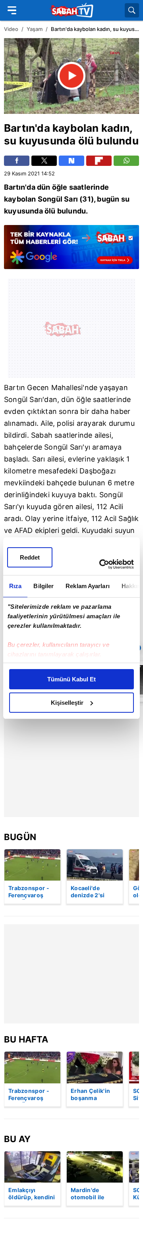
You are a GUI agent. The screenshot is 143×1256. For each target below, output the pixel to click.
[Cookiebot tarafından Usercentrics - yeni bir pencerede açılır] (101, 564)
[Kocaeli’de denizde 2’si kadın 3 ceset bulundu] (95, 865)
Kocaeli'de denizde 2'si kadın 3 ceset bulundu (89, 892)
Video (11, 29)
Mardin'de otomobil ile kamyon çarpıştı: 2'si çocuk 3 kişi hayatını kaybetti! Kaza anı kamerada (94, 1194)
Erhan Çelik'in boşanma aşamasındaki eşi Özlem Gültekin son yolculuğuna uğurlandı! (90, 1094)
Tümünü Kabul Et (71, 679)
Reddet (30, 557)
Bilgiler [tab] (43, 586)
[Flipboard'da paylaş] (99, 161)
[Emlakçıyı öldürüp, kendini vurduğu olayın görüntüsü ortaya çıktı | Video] (32, 1167)
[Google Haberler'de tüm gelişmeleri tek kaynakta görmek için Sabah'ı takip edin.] (71, 250)
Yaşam (35, 29)
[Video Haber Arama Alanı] (132, 10)
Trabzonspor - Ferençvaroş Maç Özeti (28, 892)
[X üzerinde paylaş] (44, 161)
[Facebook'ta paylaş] (16, 161)
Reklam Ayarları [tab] (88, 586)
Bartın (19, 128)
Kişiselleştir (67, 702)
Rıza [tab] (15, 586)
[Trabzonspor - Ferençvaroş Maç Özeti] (32, 865)
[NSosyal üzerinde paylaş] (71, 161)
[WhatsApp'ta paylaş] (126, 161)
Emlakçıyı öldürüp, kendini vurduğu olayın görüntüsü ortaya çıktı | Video (31, 1194)
